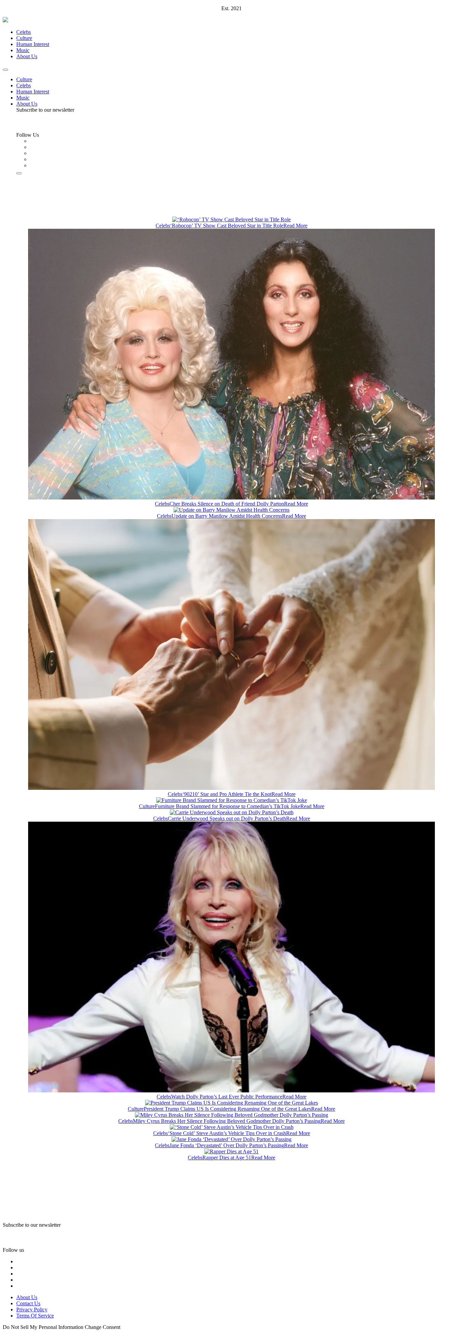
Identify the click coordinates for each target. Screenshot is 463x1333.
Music (22, 50)
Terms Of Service (35, 1315)
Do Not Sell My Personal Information (43, 1327)
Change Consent (102, 1327)
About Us (26, 56)
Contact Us (28, 1303)
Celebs (23, 32)
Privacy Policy (31, 1309)
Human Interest (32, 44)
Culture (24, 38)
